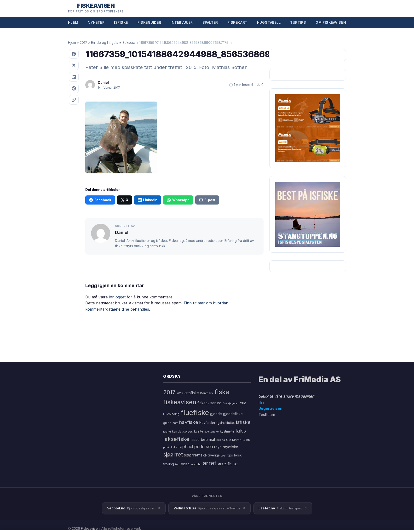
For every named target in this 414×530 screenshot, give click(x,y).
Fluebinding (171, 414)
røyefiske (230, 447)
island (167, 431)
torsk (238, 455)
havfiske (188, 422)
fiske (221, 392)
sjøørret (173, 454)
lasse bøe (199, 439)
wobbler (196, 464)
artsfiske (191, 393)
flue (243, 403)
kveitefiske (211, 431)
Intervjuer (182, 22)
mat (212, 439)
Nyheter (96, 22)
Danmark (206, 393)
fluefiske (195, 412)
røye (218, 447)
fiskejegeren (231, 403)
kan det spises (182, 431)
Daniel (103, 82)
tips (230, 455)
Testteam (267, 414)
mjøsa (220, 440)
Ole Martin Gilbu (238, 440)
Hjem (73, 22)
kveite (198, 431)
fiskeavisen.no (209, 403)
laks (241, 430)
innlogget (117, 297)
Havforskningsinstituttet (217, 423)
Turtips (298, 22)
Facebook (102, 200)
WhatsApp (181, 200)
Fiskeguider (149, 22)
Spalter (210, 22)
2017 (83, 42)
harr (175, 423)
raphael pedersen (195, 446)
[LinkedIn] (74, 77)
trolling (168, 464)
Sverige (214, 455)
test (223, 455)
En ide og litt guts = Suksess (113, 42)
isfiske (243, 422)
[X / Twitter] (74, 65)
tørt (177, 464)
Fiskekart (237, 22)
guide (167, 423)
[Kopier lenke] (74, 100)
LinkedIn (150, 200)
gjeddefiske (233, 414)
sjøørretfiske (195, 455)
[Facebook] (74, 54)
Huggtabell (269, 22)
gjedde (216, 414)
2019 (180, 393)
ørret (209, 463)
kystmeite (227, 431)
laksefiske (176, 439)
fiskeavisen (179, 402)
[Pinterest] (74, 88)
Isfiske (121, 22)
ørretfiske (228, 463)
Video (185, 464)
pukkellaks (170, 447)
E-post (209, 200)
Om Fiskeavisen (331, 22)
